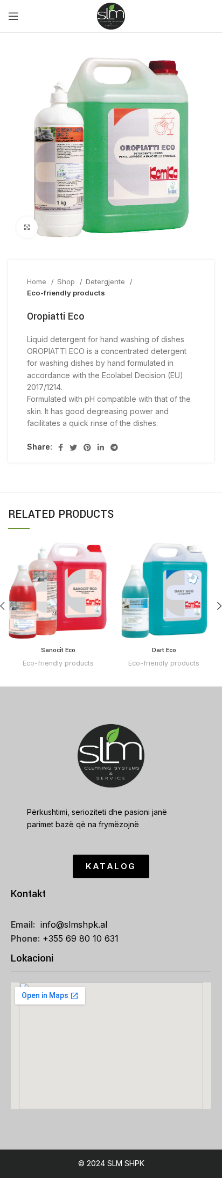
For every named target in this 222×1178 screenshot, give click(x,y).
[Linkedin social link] (100, 447)
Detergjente (106, 281)
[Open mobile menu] (13, 16)
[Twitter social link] (73, 447)
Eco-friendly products (66, 292)
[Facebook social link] (60, 447)
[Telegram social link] (114, 447)
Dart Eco (164, 650)
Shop (67, 281)
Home (37, 281)
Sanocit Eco (58, 650)
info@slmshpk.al (73, 924)
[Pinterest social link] (87, 447)
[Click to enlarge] (27, 227)
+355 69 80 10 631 (81, 938)
